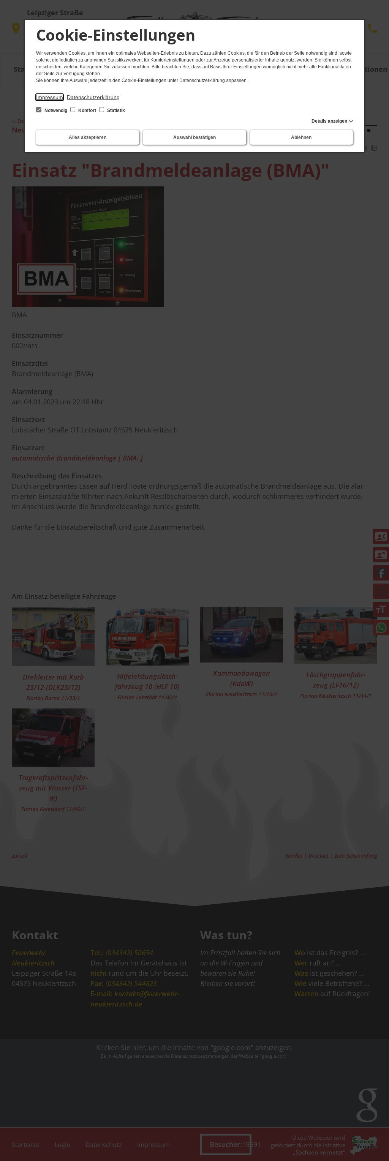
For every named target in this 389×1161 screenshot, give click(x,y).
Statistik (115, 110)
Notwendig (55, 110)
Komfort (87, 110)
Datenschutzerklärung (93, 97)
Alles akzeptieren (87, 137)
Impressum (49, 97)
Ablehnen (301, 137)
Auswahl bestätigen (194, 137)
